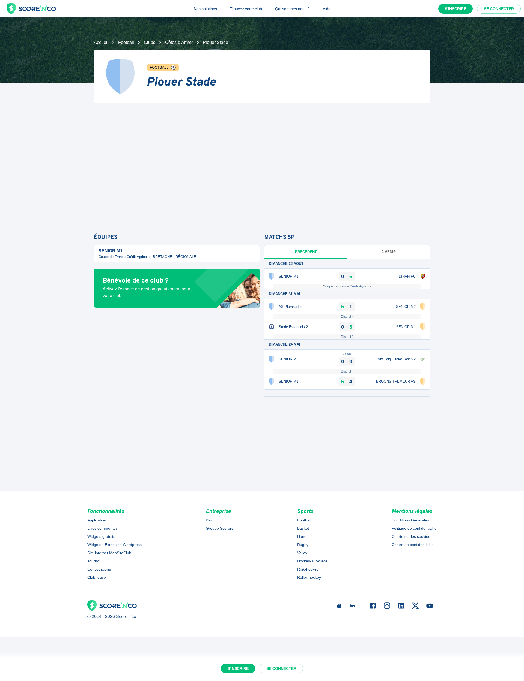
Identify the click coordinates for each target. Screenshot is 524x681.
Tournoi (93, 561)
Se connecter (499, 9)
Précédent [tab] (306, 252)
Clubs (149, 42)
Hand (301, 536)
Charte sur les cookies (411, 536)
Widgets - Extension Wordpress (114, 544)
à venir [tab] (388, 252)
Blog (209, 520)
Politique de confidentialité (414, 528)
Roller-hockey (309, 577)
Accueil (101, 42)
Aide (327, 9)
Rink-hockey (307, 569)
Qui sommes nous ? (292, 9)
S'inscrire (455, 9)
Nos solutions (205, 9)
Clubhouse (96, 577)
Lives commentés (102, 528)
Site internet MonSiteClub (109, 553)
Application (96, 520)
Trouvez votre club (246, 9)
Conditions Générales (410, 520)
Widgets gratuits (101, 536)
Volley (302, 553)
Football (126, 42)
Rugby (302, 544)
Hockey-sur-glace (312, 561)
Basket (303, 528)
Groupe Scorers (219, 528)
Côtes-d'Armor (179, 42)
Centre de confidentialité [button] (413, 544)
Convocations (99, 569)
